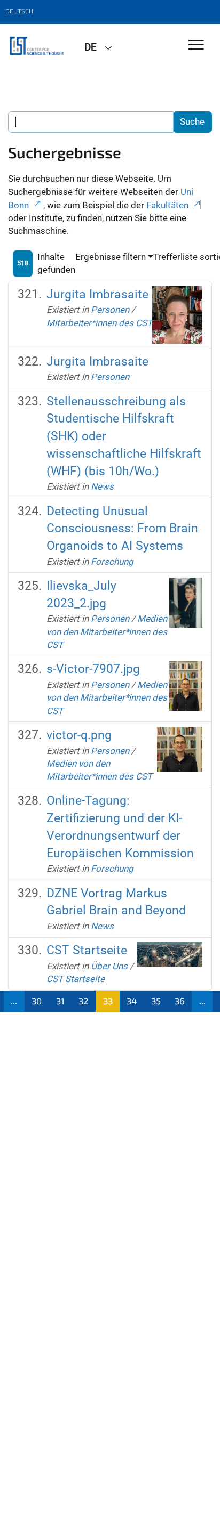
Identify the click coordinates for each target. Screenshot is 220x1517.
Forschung (112, 561)
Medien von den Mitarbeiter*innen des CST (106, 631)
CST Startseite (86, 950)
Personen (110, 309)
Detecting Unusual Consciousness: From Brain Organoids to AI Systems (122, 528)
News (102, 486)
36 (180, 1000)
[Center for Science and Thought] (38, 46)
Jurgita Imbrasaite (97, 294)
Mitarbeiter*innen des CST (99, 323)
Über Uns (109, 966)
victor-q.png (79, 735)
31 (60, 1000)
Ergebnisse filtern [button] (110, 257)
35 (156, 1000)
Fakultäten (167, 205)
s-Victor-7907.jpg (93, 669)
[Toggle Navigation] (196, 45)
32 (83, 1000)
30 (37, 1000)
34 (132, 1000)
